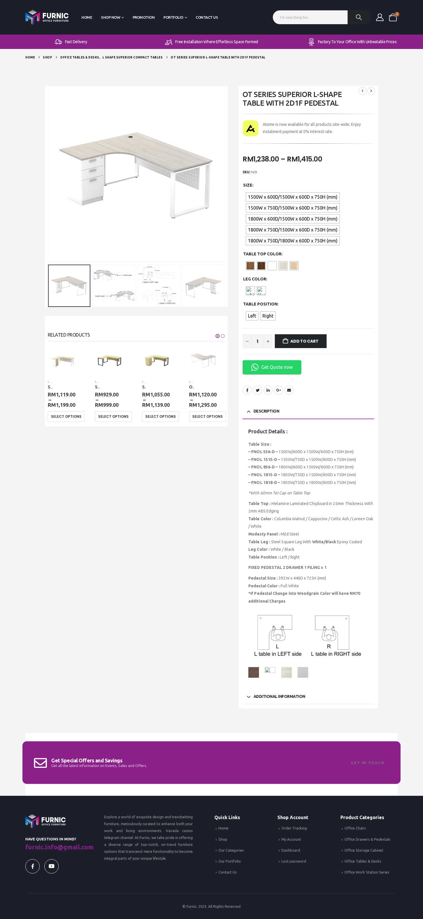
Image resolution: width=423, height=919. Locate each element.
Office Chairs (355, 828)
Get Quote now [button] (277, 367)
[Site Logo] (46, 17)
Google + (278, 390)
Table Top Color (262, 254)
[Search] (359, 17)
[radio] (293, 197)
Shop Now (110, 17)
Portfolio (173, 17)
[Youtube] (51, 866)
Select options (66, 416)
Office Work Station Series (366, 872)
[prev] (363, 91)
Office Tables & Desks (362, 861)
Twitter (257, 390)
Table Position (260, 304)
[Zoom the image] (45, 818)
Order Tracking (294, 828)
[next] (371, 91)
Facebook (247, 390)
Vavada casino (179, 831)
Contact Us (207, 17)
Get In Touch (367, 763)
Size (247, 185)
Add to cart (304, 341)
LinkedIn (268, 390)
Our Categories (231, 850)
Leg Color (254, 279)
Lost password (293, 861)
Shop (222, 839)
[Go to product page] (62, 360)
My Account (291, 839)
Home (86, 17)
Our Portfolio (229, 861)
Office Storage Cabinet (363, 850)
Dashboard (290, 850)
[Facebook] (32, 866)
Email (289, 390)
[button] (49, 174)
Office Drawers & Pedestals (367, 839)
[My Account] (379, 17)
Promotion (144, 17)
